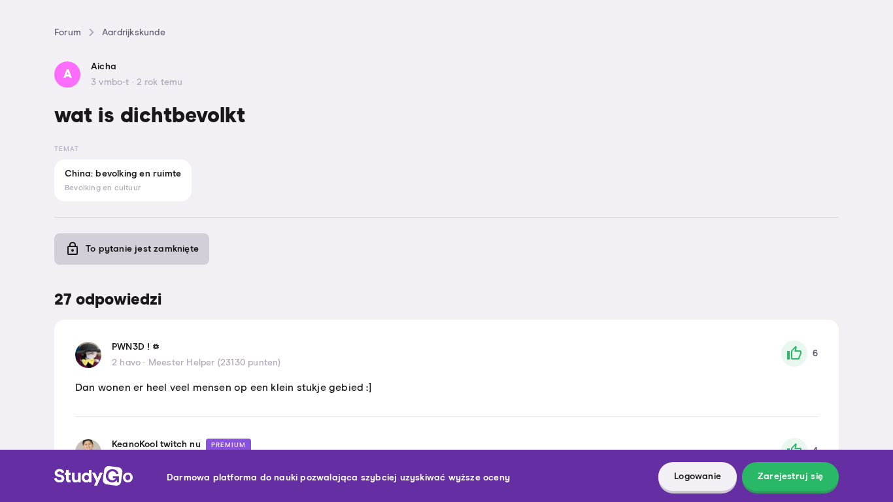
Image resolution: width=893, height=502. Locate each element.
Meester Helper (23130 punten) (214, 362)
